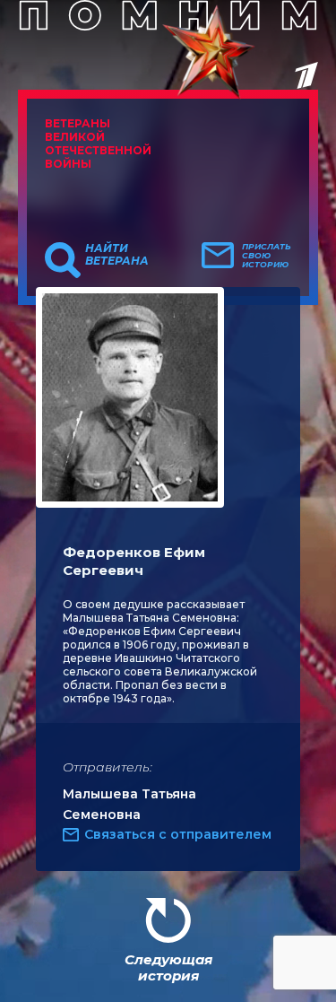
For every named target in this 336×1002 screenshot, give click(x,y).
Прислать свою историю (266, 255)
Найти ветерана (117, 254)
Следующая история (168, 967)
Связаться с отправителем (177, 834)
